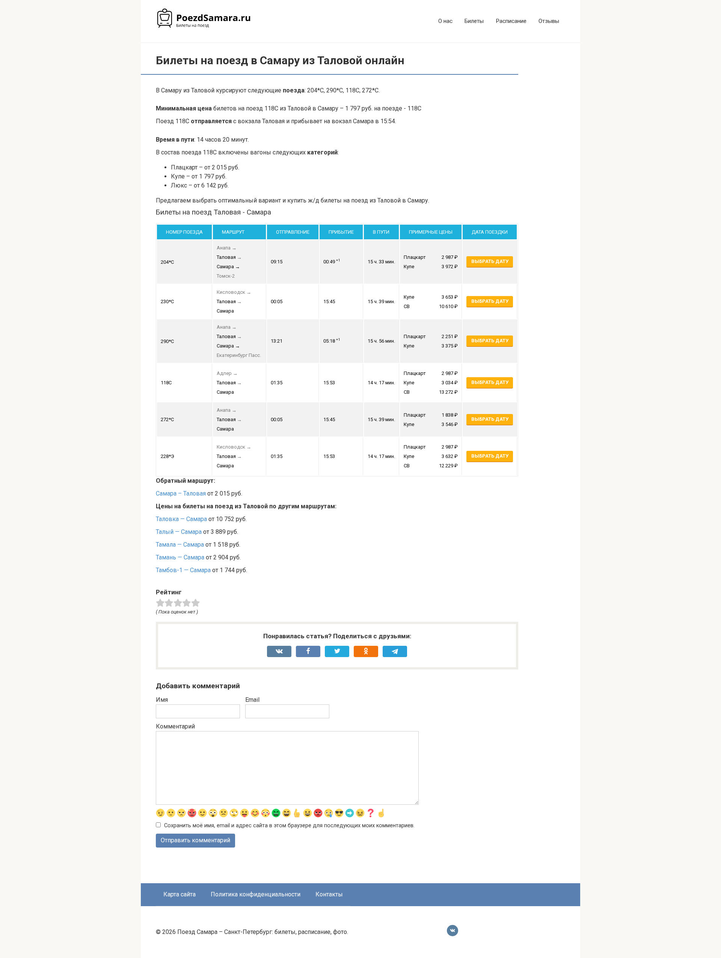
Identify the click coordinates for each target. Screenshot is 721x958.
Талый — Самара (179, 531)
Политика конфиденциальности (255, 894)
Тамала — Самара (180, 544)
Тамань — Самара (180, 557)
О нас (445, 21)
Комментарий (175, 726)
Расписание (511, 21)
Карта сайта (179, 894)
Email (252, 699)
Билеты (474, 21)
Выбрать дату (489, 261)
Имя (162, 699)
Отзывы (548, 21)
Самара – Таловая (181, 493)
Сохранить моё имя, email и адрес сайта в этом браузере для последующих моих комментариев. (289, 825)
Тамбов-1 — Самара (183, 570)
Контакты (329, 894)
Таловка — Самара (181, 519)
